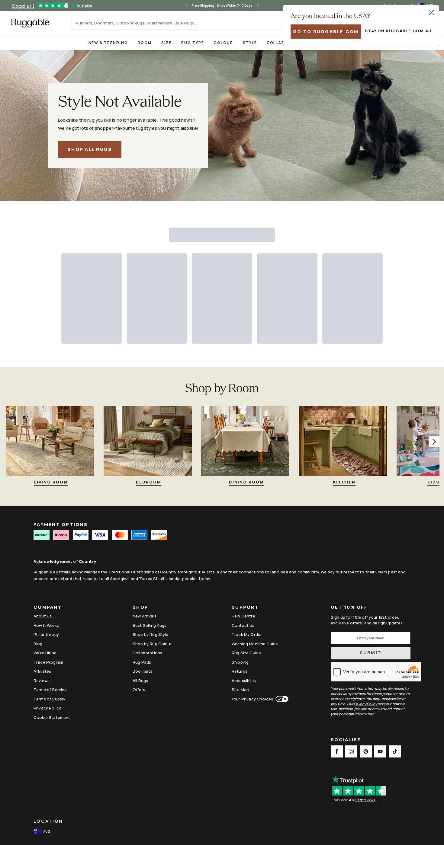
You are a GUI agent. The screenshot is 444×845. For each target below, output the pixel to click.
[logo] (30, 23)
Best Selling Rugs (150, 625)
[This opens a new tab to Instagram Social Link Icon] (351, 751)
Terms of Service (50, 689)
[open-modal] (431, 13)
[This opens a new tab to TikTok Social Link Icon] (395, 751)
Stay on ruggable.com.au (398, 30)
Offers (139, 689)
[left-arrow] (186, 5)
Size (166, 42)
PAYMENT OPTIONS (61, 524)
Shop (140, 607)
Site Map (240, 689)
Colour (223, 42)
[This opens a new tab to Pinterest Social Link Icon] (366, 751)
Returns (239, 671)
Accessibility (244, 680)
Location (48, 821)
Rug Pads (142, 662)
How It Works (46, 625)
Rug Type (192, 42)
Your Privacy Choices (252, 699)
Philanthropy (46, 634)
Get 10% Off (349, 607)
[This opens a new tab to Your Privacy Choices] (280, 699)
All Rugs (140, 680)
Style (250, 42)
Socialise (346, 740)
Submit (371, 652)
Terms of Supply (49, 699)
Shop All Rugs (90, 149)
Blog (38, 643)
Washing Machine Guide (255, 643)
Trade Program (48, 662)
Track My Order (247, 634)
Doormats (142, 671)
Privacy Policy (47, 708)
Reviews (42, 680)
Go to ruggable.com (326, 31)
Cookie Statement (52, 717)
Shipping (240, 662)
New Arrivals (144, 616)
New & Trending (108, 42)
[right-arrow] (257, 5)
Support (245, 607)
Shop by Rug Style (151, 634)
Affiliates (42, 671)
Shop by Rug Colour (152, 643)
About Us (43, 616)
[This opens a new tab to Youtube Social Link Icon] (380, 751)
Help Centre (243, 616)
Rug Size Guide (246, 652)
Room (145, 42)
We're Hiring (45, 652)
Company (48, 607)
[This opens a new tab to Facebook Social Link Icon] (337, 751)
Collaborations (147, 652)
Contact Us (243, 625)
